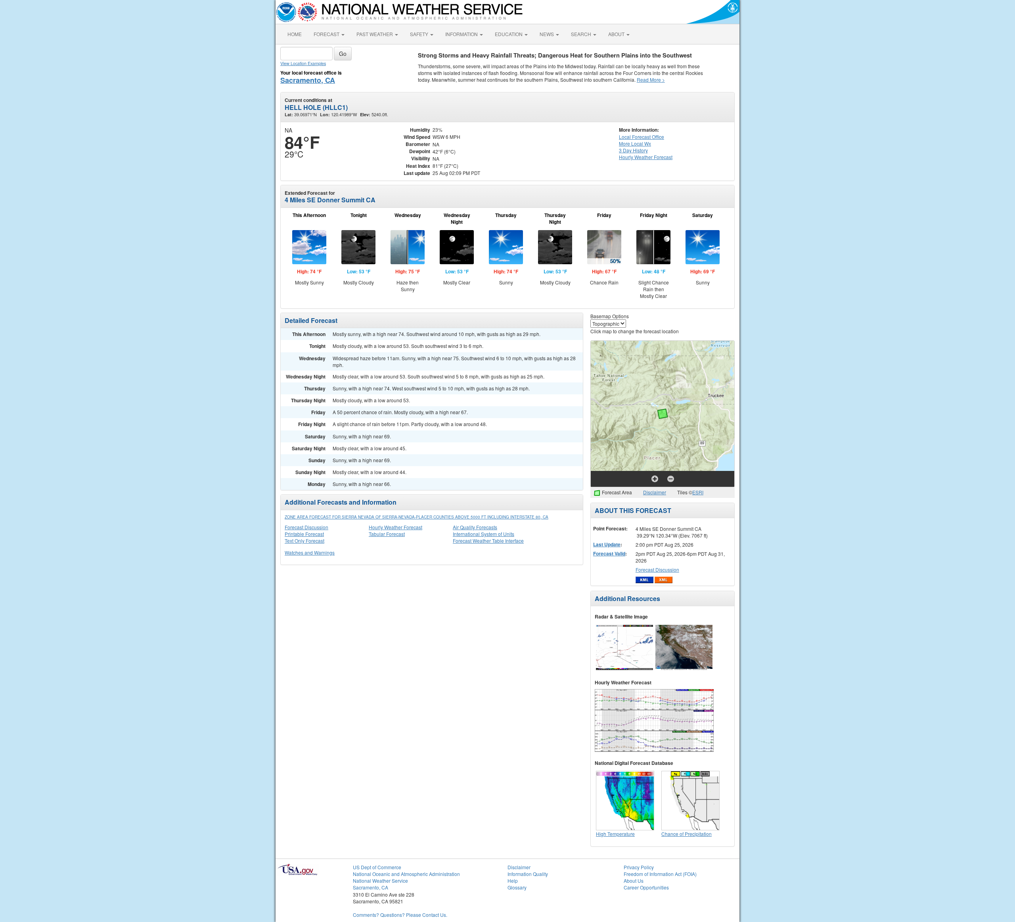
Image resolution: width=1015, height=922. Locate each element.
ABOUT (617, 34)
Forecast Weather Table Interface (488, 540)
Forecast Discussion (306, 527)
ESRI (697, 492)
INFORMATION (462, 34)
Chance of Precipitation (686, 833)
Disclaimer (654, 492)
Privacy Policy (639, 867)
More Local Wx (635, 143)
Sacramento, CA (307, 80)
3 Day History (633, 150)
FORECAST (327, 34)
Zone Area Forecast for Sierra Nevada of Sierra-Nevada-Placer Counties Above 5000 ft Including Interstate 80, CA (416, 517)
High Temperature (615, 833)
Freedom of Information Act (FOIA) (660, 873)
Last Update (606, 544)
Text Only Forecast (304, 540)
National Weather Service (380, 880)
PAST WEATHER (375, 34)
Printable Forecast (304, 533)
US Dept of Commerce (377, 867)
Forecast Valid (609, 553)
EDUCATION (509, 34)
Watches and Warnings (310, 552)
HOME (294, 34)
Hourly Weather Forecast (395, 527)
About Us (633, 880)
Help (513, 880)
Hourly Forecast (645, 157)
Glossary (517, 887)
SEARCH (581, 34)
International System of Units (483, 533)
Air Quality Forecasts (475, 527)
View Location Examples (303, 63)
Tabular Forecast (387, 533)
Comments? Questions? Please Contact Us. (400, 914)
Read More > (651, 79)
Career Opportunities (646, 887)
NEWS (547, 34)
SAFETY (419, 34)
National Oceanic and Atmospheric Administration (406, 873)
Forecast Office (641, 136)
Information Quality (528, 873)
